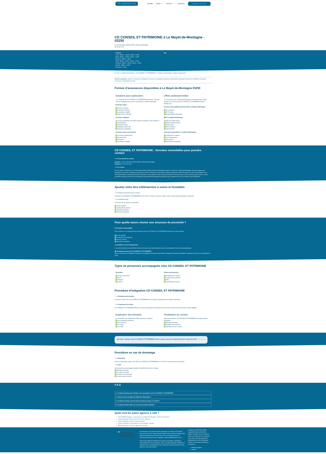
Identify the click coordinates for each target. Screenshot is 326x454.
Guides (158, 3)
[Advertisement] (163, 20)
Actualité (150, 3)
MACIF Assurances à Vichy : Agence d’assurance (133, 425)
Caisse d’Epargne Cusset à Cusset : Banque (131, 421)
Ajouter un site (199, 3)
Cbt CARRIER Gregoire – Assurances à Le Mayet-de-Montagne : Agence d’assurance (144, 417)
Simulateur (181, 3)
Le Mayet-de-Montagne (128, 73)
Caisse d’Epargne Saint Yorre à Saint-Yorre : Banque (134, 419)
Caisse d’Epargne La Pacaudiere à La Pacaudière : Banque (136, 423)
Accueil (117, 73)
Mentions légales (196, 447)
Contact (193, 449)
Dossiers (169, 3)
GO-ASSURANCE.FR (126, 3)
